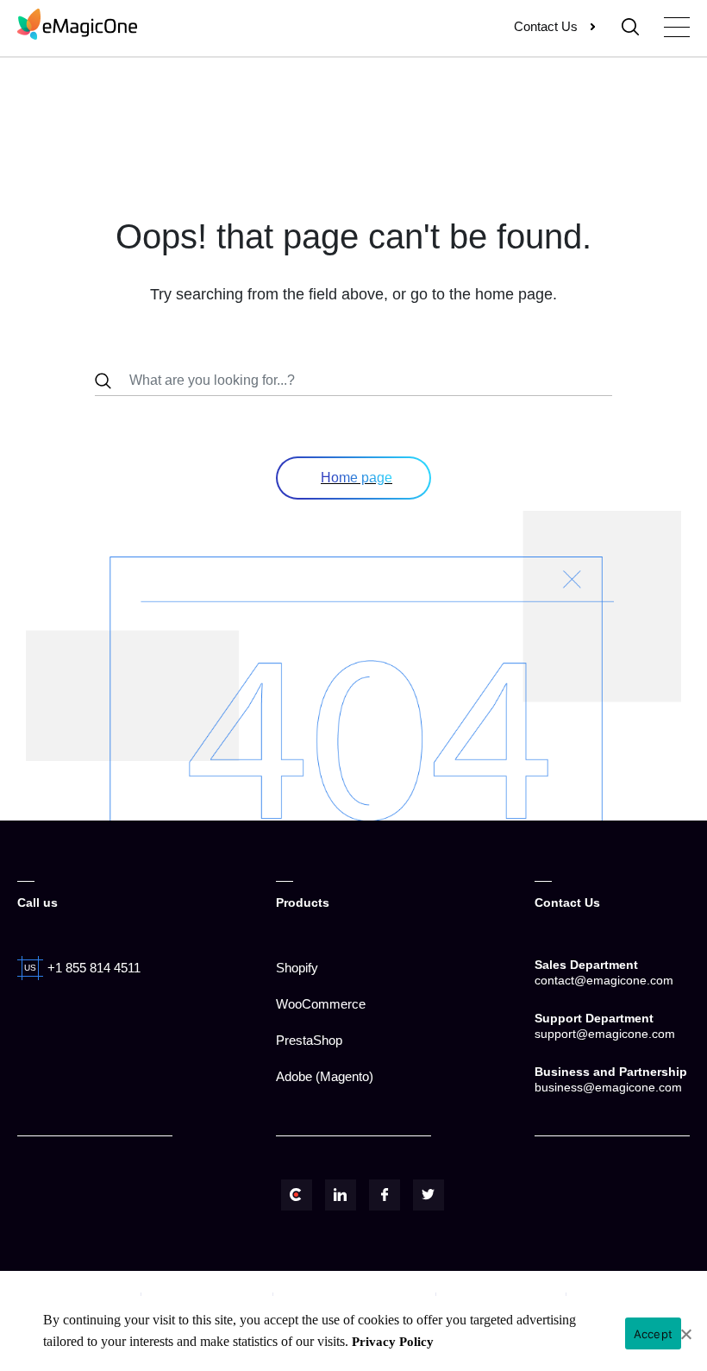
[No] (685, 1334)
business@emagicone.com (608, 1087)
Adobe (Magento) (324, 1076)
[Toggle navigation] (677, 27)
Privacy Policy (393, 1342)
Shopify (297, 967)
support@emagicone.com (605, 1034)
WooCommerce (321, 1004)
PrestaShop (309, 1040)
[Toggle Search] (630, 27)
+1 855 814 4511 (94, 967)
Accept (653, 1334)
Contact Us (546, 26)
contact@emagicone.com (604, 980)
